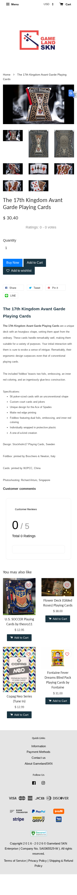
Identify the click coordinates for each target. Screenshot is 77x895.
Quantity (9, 240)
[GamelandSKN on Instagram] (43, 783)
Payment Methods (38, 751)
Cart (68, 4)
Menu (14, 4)
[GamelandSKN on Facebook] (34, 783)
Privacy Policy (37, 860)
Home (6, 74)
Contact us (39, 757)
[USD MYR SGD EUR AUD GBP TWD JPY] (48, 4)
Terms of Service (15, 860)
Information (38, 746)
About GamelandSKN (39, 763)
